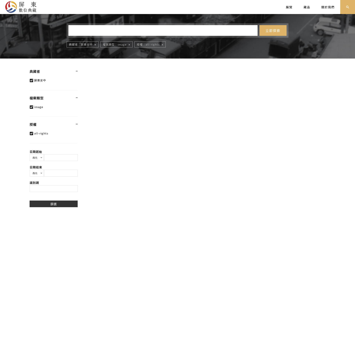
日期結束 (36, 167)
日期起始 (36, 151)
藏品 (307, 7)
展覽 (289, 7)
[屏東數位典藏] (23, 6)
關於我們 (328, 7)
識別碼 (34, 182)
